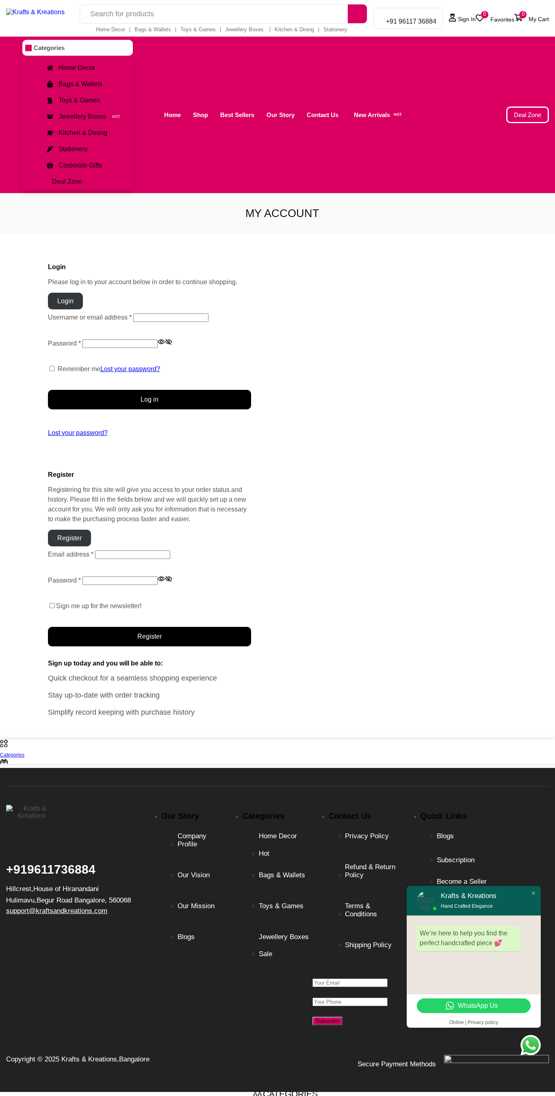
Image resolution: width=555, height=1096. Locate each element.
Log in (149, 399)
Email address (70, 554)
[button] (495, 18)
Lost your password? (130, 368)
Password (64, 343)
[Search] (357, 13)
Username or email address (90, 317)
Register (149, 636)
